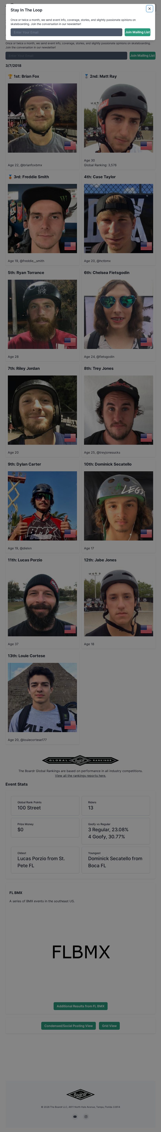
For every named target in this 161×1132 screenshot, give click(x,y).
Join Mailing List (137, 32)
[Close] (149, 9)
